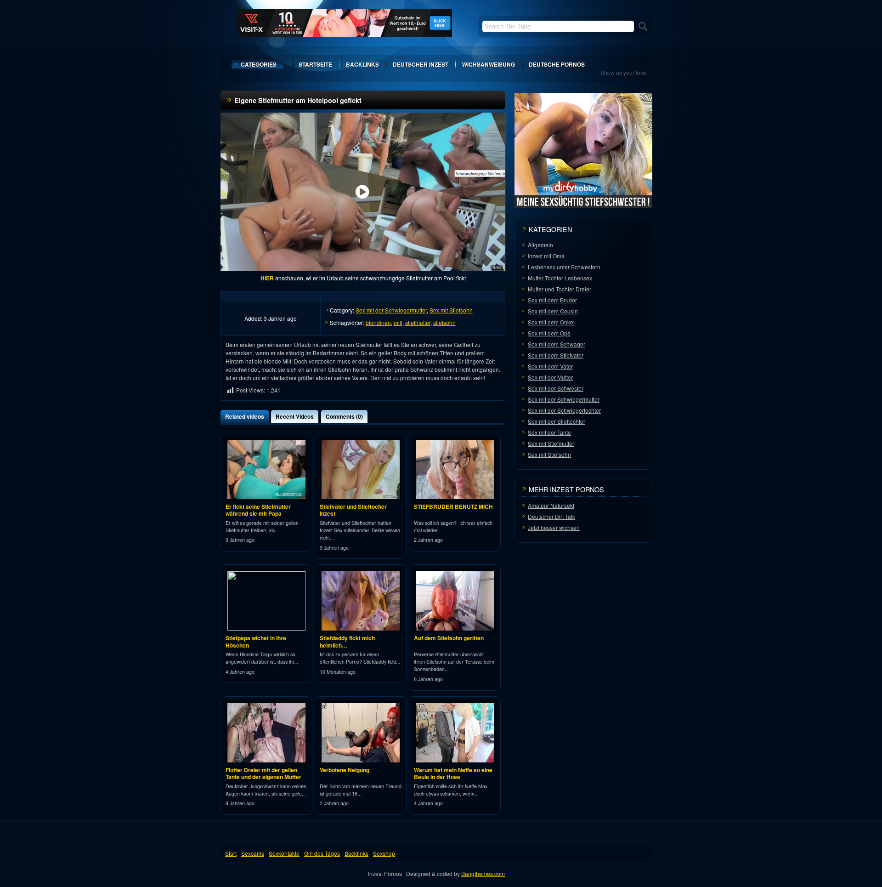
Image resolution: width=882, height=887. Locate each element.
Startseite (315, 64)
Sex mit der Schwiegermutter (391, 310)
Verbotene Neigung (344, 770)
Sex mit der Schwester (555, 388)
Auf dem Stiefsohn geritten (449, 638)
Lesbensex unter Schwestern (564, 267)
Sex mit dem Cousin (553, 311)
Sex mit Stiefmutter (551, 443)
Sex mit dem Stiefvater (555, 355)
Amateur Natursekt (551, 505)
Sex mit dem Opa (549, 333)
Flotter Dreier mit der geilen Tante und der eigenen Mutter (263, 773)
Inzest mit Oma (546, 256)
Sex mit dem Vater (550, 366)
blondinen (378, 322)
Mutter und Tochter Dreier (559, 289)
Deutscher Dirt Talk (551, 516)
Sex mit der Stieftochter (556, 421)
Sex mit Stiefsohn (451, 310)
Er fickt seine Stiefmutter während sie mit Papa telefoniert (258, 513)
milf (398, 322)
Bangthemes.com (483, 873)
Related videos (244, 416)
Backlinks (362, 64)
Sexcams (252, 853)
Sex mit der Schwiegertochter (564, 410)
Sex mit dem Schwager (556, 344)
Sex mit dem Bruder (552, 300)
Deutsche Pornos (557, 64)
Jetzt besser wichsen (554, 527)
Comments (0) (344, 416)
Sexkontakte (284, 853)
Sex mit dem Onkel (551, 322)
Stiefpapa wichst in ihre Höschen (256, 641)
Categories (259, 64)
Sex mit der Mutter (550, 377)
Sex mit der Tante (549, 432)
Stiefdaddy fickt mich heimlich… (347, 641)
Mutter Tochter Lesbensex (560, 278)
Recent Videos (295, 416)
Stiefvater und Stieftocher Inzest (353, 510)
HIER (267, 278)
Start (231, 853)
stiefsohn (444, 322)
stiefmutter (417, 322)
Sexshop (384, 853)
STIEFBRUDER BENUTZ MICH (453, 506)
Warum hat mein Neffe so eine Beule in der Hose (453, 773)
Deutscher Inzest (420, 64)
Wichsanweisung (488, 64)
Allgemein (540, 245)
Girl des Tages (322, 853)
